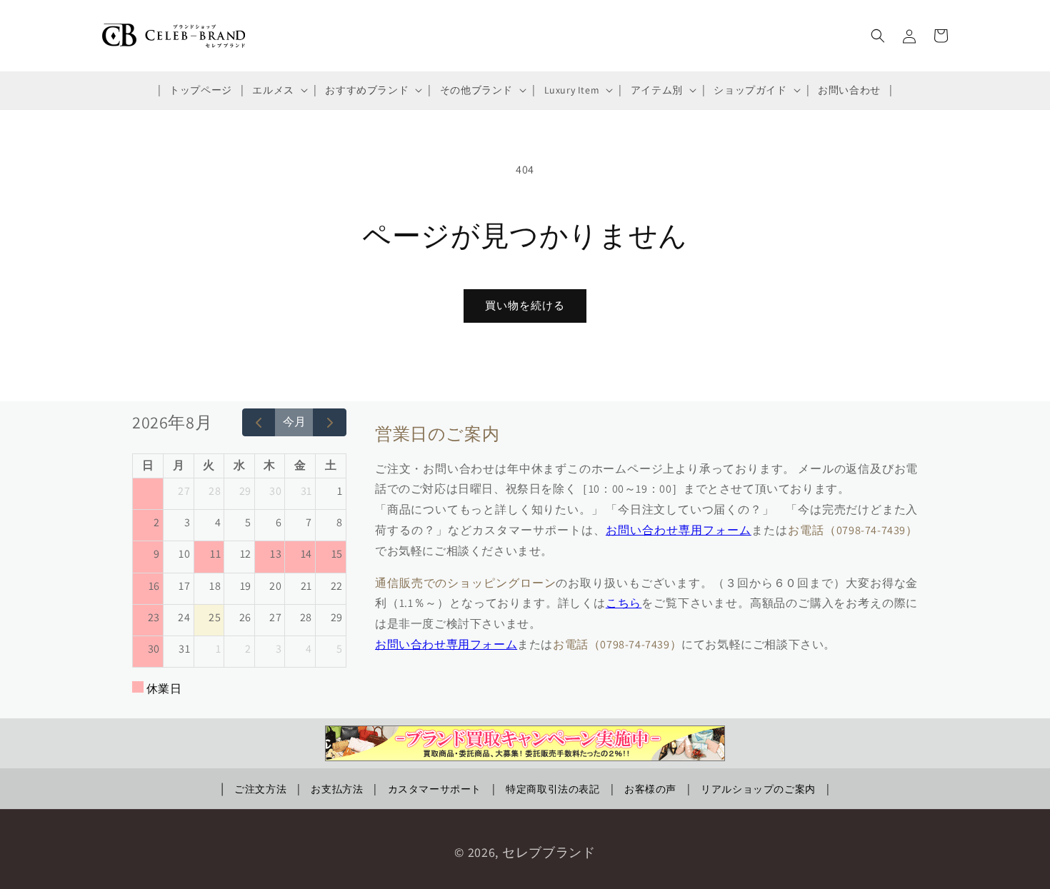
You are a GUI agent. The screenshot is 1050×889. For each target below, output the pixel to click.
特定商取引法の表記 (552, 789)
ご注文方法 (260, 789)
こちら (623, 603)
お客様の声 (650, 789)
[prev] (259, 422)
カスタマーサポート (434, 789)
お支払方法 (337, 789)
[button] (278, 90)
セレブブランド (549, 852)
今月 (294, 421)
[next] (329, 422)
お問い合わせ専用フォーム (678, 530)
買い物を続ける (525, 305)
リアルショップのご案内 (758, 789)
